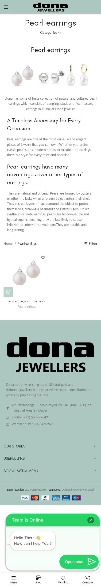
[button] (90, 520)
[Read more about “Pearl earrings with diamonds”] (8, 292)
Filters (93, 243)
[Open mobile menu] (6, 7)
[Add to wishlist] (43, 257)
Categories (48, 32)
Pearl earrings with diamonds (26, 301)
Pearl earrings (26, 306)
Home (8, 243)
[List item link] (50, 417)
